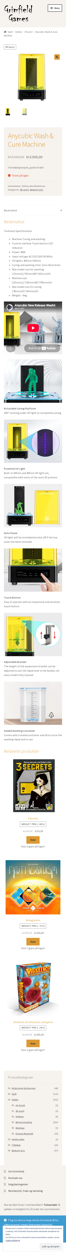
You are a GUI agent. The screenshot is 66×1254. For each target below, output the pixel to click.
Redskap (20, 1127)
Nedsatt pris (36, 189)
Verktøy (20, 1116)
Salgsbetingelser (18, 1184)
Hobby (18, 31)
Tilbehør (16, 1145)
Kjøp (33, 839)
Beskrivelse (10, 210)
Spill (14, 1093)
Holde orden (18, 1139)
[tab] (33, 211)
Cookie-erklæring (12, 1240)
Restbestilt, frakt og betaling (25, 1190)
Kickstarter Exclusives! (24, 1088)
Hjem (10, 31)
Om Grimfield (16, 1171)
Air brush (20, 1105)
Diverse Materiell (24, 1133)
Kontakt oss (15, 1178)
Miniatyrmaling (24, 1122)
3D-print (28, 31)
